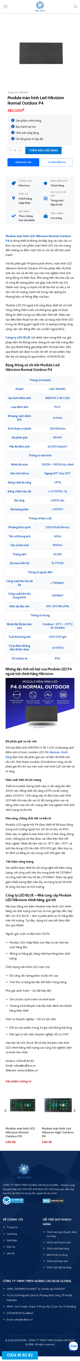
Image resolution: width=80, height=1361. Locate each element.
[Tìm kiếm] (75, 6)
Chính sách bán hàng (58, 1248)
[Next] (74, 1117)
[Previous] (6, 1117)
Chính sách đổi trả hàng (59, 1267)
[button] (5, 6)
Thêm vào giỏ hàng (43, 150)
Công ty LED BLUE (18, 337)
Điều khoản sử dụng (57, 1254)
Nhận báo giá (23, 162)
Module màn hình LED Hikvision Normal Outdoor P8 (20, 1132)
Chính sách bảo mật (57, 1261)
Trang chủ (12, 92)
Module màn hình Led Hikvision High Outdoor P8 (58, 1132)
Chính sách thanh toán (59, 1242)
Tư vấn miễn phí (57, 162)
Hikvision (24, 92)
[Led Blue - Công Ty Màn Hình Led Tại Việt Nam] (40, 6)
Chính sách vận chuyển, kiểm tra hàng (62, 1234)
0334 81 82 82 (20, 1355)
